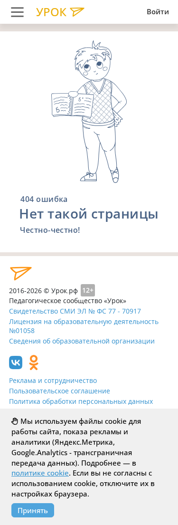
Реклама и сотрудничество (53, 380)
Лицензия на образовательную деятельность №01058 (84, 326)
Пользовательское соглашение (59, 390)
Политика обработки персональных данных (81, 401)
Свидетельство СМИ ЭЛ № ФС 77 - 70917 (75, 310)
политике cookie (40, 472)
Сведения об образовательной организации (82, 340)
